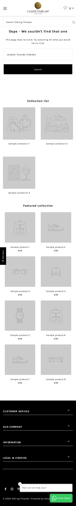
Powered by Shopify (42, 498)
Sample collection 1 (19, 143)
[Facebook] (5, 489)
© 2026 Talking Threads (16, 498)
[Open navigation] (5, 8)
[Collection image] (19, 138)
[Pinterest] (19, 489)
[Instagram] (12, 489)
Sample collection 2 (57, 143)
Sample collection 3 (19, 193)
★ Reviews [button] (3, 256)
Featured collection (38, 205)
